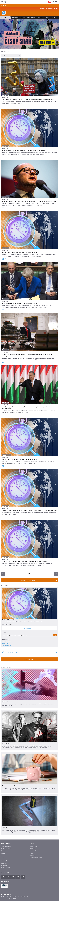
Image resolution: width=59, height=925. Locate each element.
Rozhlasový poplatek (36, 857)
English (26, 896)
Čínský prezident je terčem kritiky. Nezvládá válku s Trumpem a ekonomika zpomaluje (29, 510)
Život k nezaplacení (8, 786)
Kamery (56, 8)
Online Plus (5, 702)
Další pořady (6, 667)
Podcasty (4, 865)
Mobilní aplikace (6, 867)
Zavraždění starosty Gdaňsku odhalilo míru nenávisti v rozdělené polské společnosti (29, 201)
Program (42, 8)
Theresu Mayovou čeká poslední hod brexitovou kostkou (20, 303)
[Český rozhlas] (6, 2)
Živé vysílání (4, 861)
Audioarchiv (49, 8)
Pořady (22, 18)
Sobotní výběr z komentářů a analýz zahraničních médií (19, 252)
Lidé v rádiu (33, 851)
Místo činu (5, 828)
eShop (3, 853)
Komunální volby (6, 848)
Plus (55, 635)
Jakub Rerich (6, 643)
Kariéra (32, 853)
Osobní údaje (10, 896)
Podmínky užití (19, 896)
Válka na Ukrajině (6, 846)
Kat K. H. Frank (7, 744)
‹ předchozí (3, 574)
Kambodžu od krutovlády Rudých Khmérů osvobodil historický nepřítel (24, 561)
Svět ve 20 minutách (8, 620)
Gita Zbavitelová (6, 642)
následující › (56, 574)
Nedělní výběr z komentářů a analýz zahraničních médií (19, 459)
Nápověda (33, 848)
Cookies (3, 896)
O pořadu (4, 585)
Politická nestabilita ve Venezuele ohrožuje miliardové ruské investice (24, 150)
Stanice (3, 851)
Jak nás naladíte (34, 846)
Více (54, 18)
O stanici (47, 18)
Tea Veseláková (6, 645)
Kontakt (32, 855)
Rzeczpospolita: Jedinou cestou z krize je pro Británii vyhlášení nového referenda (28, 99)
